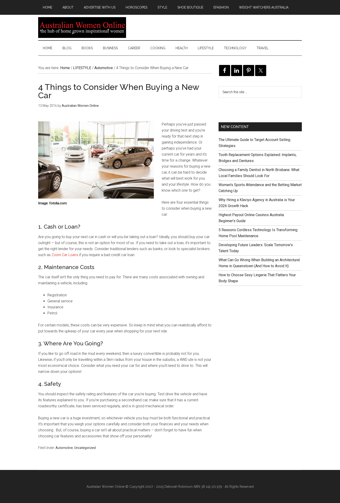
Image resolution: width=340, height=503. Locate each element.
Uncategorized (85, 448)
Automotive (64, 448)
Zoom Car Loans (65, 255)
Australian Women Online (82, 27)
